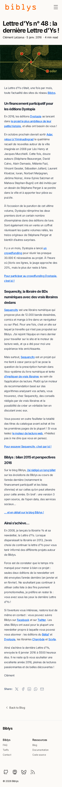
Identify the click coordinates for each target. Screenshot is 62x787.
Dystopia (35, 116)
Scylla (52, 639)
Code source (39, 754)
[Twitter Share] (17, 689)
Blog (34, 744)
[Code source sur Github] (5, 772)
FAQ (5, 744)
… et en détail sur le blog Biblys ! (24, 512)
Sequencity (11, 310)
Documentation (40, 749)
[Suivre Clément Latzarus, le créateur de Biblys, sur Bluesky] (23, 772)
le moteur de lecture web (27, 433)
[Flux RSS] (32, 772)
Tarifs (6, 749)
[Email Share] (42, 689)
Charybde (38, 639)
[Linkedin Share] (29, 689)
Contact (7, 754)
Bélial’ (45, 634)
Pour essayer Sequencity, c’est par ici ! (27, 446)
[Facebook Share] (23, 689)
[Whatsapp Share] (36, 689)
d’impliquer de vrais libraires (21, 376)
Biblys (51, 92)
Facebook (23, 620)
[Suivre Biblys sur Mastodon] (14, 772)
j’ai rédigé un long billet (41, 470)
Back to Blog (17, 707)
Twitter (42, 620)
